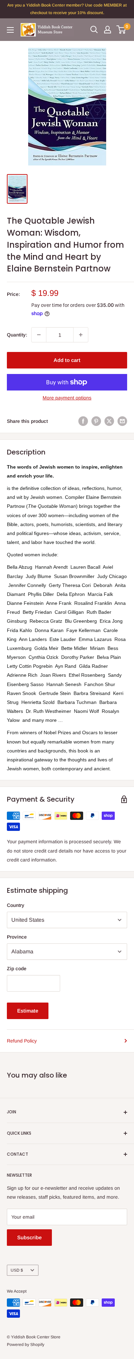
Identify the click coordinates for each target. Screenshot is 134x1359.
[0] (121, 29)
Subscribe (29, 1237)
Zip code (16, 968)
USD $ (17, 1270)
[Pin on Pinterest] (96, 421)
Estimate (27, 1011)
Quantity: (17, 335)
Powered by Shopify (25, 1344)
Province (17, 937)
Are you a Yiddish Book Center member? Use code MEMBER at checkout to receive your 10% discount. (67, 9)
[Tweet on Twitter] (109, 421)
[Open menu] (10, 30)
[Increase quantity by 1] (81, 335)
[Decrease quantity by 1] (39, 335)
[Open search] (94, 29)
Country (15, 905)
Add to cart (67, 360)
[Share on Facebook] (83, 421)
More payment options (67, 397)
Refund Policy (22, 1041)
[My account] (107, 29)
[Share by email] (122, 421)
